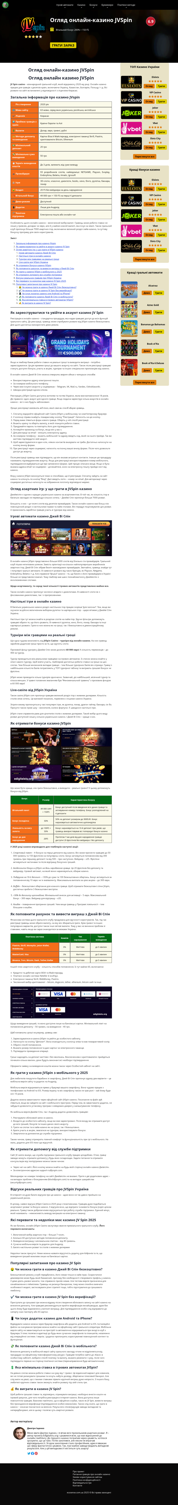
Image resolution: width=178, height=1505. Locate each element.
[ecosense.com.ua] (5, 4)
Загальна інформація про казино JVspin (36, 243)
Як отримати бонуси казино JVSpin (33, 265)
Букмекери (107, 5)
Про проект (78, 1471)
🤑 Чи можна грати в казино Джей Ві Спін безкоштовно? (47, 287)
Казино (81, 5)
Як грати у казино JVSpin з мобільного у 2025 (39, 271)
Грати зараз (63, 45)
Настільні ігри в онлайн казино (35, 255)
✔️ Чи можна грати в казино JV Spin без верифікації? (45, 290)
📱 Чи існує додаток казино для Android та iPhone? (44, 293)
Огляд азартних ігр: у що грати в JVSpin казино (39, 249)
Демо (147, 292)
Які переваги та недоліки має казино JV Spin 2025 (41, 281)
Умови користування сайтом (87, 1477)
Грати (161, 86)
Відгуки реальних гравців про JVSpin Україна (38, 277)
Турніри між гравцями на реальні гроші (39, 259)
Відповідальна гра (82, 1482)
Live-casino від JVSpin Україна (33, 262)
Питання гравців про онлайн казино (91, 1474)
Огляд (149, 86)
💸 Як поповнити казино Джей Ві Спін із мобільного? (46, 296)
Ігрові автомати (64, 5)
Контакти (77, 1485)
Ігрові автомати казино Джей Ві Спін (37, 252)
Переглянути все (144, 156)
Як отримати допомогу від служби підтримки (39, 274)
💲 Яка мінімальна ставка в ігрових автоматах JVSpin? (46, 299)
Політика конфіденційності (86, 1480)
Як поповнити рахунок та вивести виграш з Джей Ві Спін (45, 268)
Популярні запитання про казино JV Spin (36, 284)
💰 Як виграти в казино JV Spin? (35, 303)
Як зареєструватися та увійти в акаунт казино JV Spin (43, 246)
